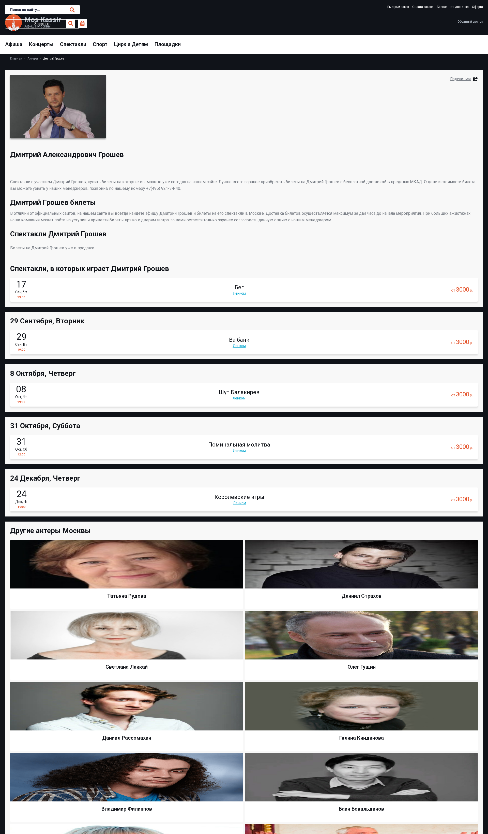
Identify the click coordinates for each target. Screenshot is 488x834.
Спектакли (73, 44)
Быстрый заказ (398, 7)
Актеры (32, 58)
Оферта (477, 7)
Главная (16, 58)
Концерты (41, 44)
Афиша (13, 44)
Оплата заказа (423, 7)
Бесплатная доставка (453, 7)
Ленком (239, 293)
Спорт (100, 44)
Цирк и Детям (131, 44)
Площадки (168, 44)
